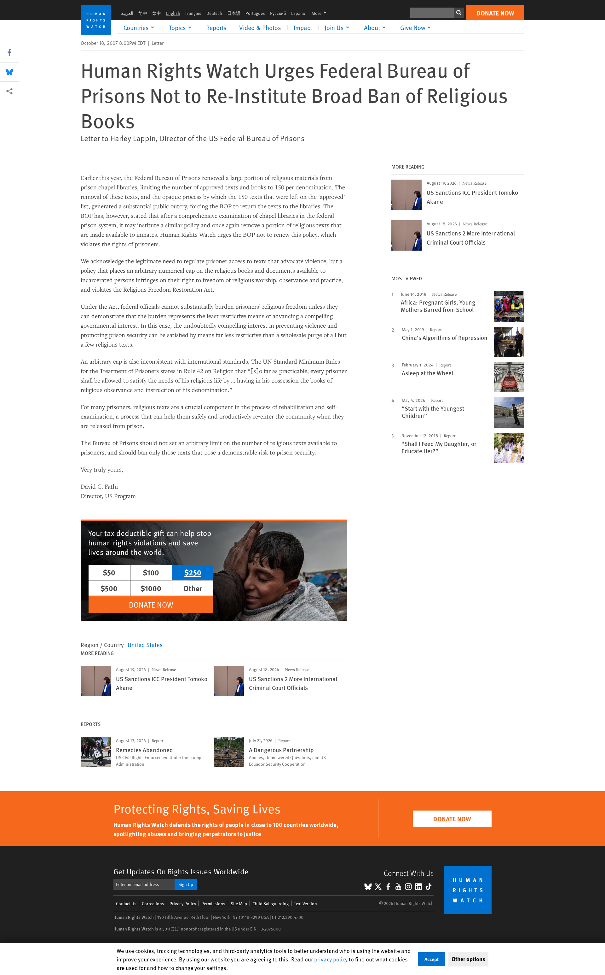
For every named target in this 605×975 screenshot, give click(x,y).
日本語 (233, 13)
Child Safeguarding (270, 904)
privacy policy (331, 959)
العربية (127, 13)
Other (192, 588)
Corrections (153, 904)
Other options (468, 959)
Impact (303, 27)
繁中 (156, 13)
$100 (151, 572)
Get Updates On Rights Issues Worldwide (181, 871)
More (321, 13)
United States (145, 644)
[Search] (459, 13)
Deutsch (214, 13)
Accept (431, 959)
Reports (216, 27)
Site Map (239, 904)
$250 (192, 572)
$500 (109, 588)
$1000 (151, 588)
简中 (142, 13)
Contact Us (126, 904)
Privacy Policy (183, 904)
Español (299, 13)
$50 (109, 572)
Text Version (305, 904)
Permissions (213, 904)
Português (255, 13)
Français (193, 13)
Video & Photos (260, 27)
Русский (278, 13)
